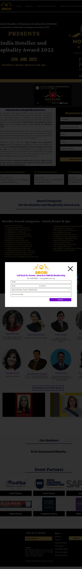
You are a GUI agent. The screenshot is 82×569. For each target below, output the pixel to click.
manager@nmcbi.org (47, 278)
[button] (70, 268)
